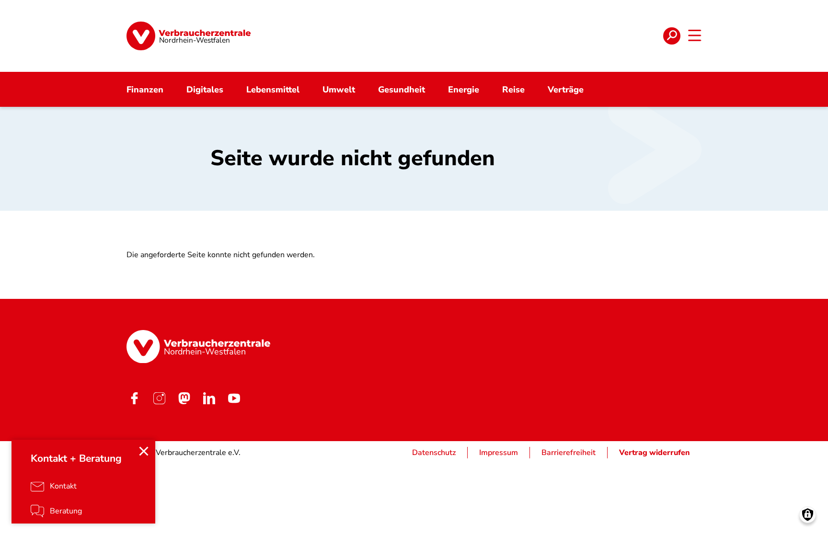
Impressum (498, 452)
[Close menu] (144, 451)
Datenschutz (434, 452)
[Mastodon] (184, 398)
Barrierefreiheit (568, 452)
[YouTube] (233, 398)
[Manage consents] (807, 514)
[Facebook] (134, 398)
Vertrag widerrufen (654, 452)
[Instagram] (159, 398)
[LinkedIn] (208, 398)
